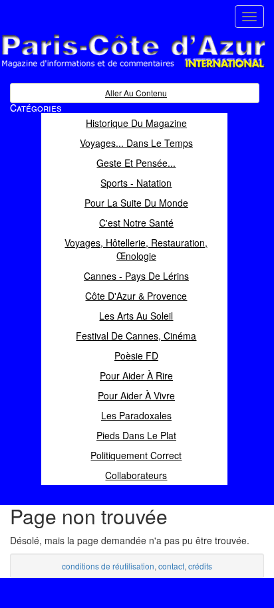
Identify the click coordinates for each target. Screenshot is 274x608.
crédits (200, 565)
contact (171, 565)
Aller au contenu (136, 92)
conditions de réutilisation (108, 565)
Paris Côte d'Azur (103, 69)
